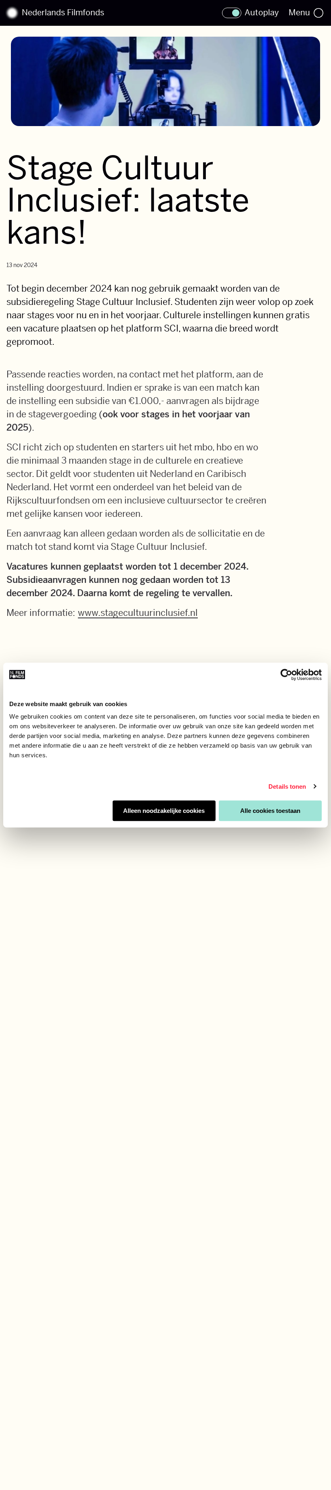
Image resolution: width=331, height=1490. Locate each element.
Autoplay (262, 13)
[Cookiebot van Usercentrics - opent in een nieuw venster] (286, 675)
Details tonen (287, 786)
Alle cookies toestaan (270, 810)
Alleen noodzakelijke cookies (164, 810)
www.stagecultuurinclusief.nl (138, 612)
